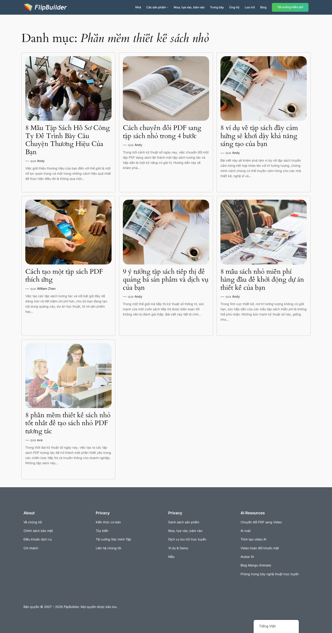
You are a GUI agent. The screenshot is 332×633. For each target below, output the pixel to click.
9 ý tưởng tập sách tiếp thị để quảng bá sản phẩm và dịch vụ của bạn (165, 280)
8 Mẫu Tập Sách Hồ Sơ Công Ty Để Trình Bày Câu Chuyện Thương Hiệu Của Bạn (67, 140)
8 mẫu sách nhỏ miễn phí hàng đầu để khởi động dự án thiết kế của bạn (262, 280)
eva (39, 440)
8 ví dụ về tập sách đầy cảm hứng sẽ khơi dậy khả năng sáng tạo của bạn (259, 136)
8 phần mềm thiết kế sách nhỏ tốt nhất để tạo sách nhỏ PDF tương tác (67, 423)
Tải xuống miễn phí (290, 7)
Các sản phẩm (156, 7)
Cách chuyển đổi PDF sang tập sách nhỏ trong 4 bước (162, 132)
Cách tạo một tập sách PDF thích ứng (64, 276)
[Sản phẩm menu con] (167, 7)
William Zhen (46, 288)
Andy (41, 161)
